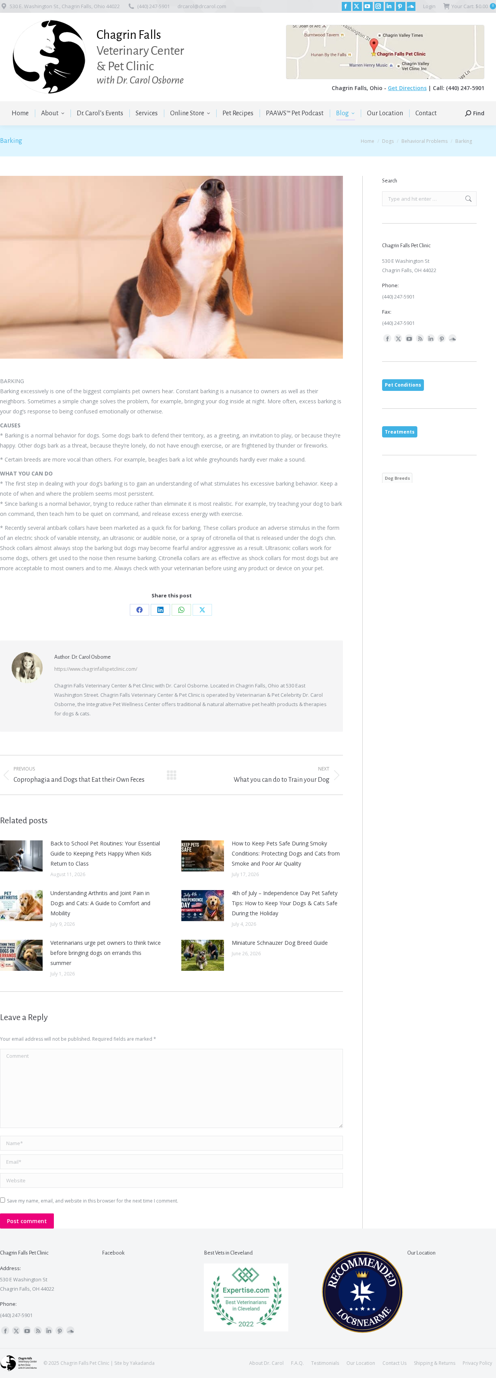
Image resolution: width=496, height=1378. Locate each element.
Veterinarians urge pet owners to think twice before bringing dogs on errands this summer (105, 953)
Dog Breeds (397, 478)
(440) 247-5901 (153, 6)
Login (429, 6)
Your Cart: (472, 6)
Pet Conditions (403, 385)
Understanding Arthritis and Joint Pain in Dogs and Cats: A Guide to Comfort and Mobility (100, 903)
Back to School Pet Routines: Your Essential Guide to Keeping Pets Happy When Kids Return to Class (105, 853)
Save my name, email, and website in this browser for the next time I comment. (92, 1201)
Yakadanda (142, 1363)
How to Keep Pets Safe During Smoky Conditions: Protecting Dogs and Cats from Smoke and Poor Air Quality (286, 853)
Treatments (400, 432)
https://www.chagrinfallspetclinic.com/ (95, 669)
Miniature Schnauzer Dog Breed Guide (280, 942)
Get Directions (407, 88)
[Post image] (21, 855)
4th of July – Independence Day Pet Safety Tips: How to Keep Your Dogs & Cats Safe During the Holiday (285, 903)
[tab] (403, 385)
